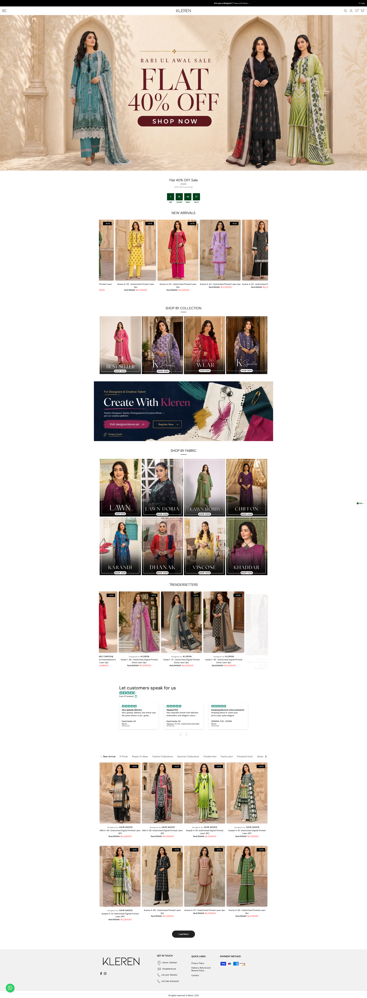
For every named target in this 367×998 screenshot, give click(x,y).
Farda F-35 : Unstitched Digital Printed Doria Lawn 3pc (258, 661)
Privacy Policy (197, 963)
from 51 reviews (126, 696)
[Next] (265, 756)
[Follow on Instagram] (105, 973)
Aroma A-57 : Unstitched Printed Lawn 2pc (204, 910)
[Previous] (101, 756)
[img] (185, 693)
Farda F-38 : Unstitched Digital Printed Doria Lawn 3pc (173, 661)
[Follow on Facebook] (101, 973)
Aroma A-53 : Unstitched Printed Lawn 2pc (228, 284)
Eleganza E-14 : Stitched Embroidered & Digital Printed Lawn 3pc (131, 661)
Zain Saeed (126, 827)
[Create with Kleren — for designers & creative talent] (183, 411)
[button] (181, 734)
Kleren (179, 656)
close (5, 3)
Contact (195, 975)
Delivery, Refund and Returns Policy (200, 969)
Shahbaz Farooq (137, 656)
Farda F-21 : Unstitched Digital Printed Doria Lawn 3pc (216, 661)
